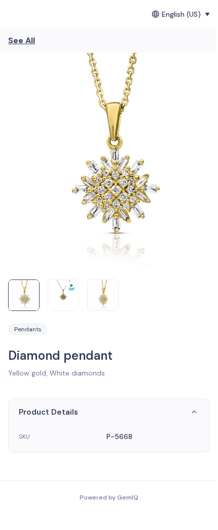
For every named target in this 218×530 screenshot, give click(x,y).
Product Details (48, 412)
